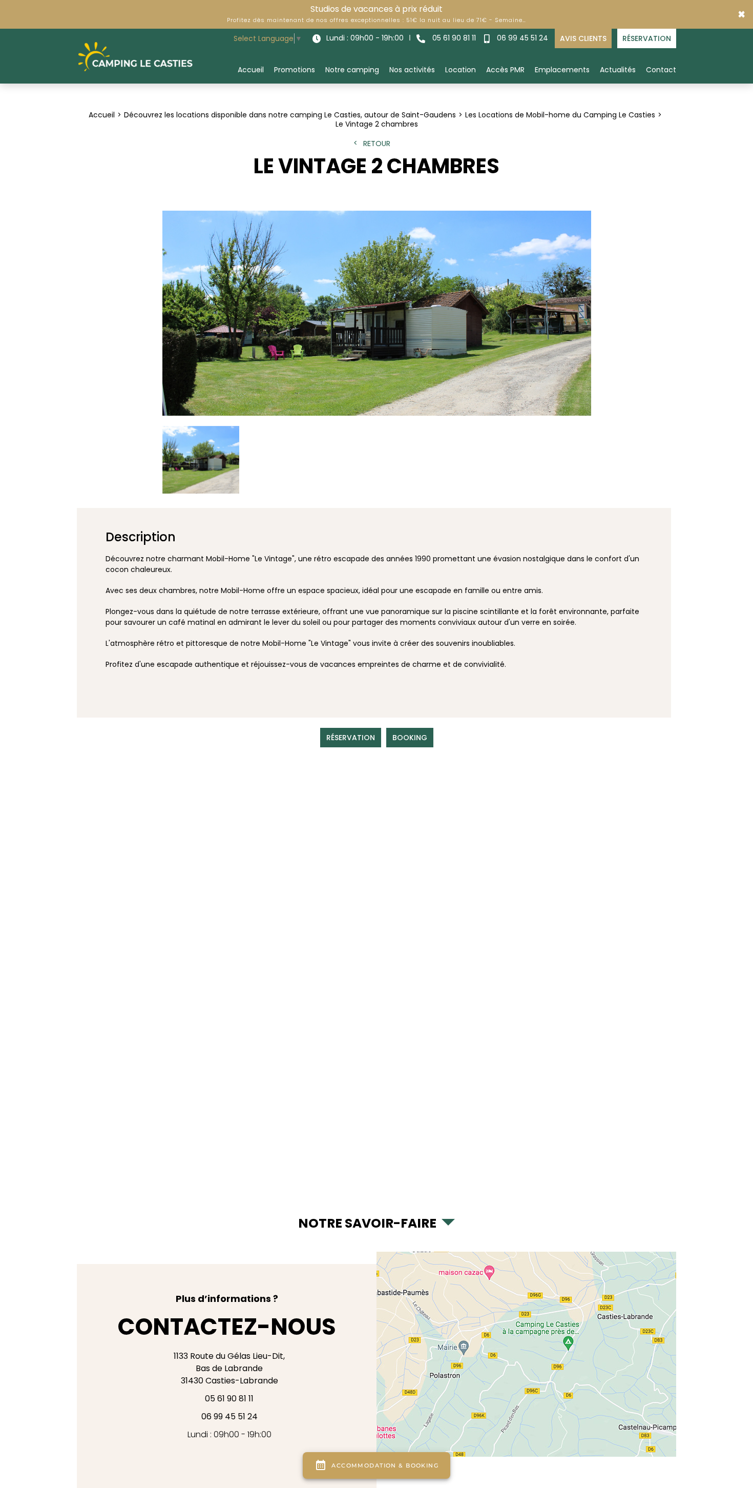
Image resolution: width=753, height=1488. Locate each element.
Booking (409, 737)
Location (460, 70)
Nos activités (412, 70)
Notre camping (352, 70)
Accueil (251, 70)
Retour (376, 143)
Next (579, 325)
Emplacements (562, 70)
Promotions (294, 70)
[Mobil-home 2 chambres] (376, 313)
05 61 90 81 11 (453, 38)
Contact (661, 70)
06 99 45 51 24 (521, 38)
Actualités (618, 70)
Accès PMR (505, 70)
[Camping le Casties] (135, 55)
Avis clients (583, 38)
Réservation (646, 38)
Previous (174, 325)
